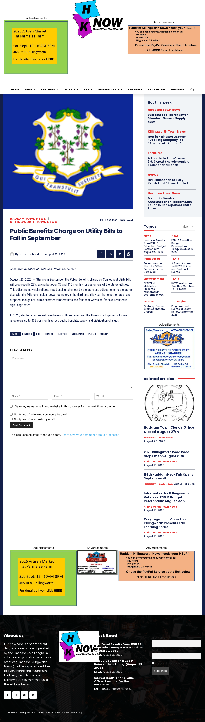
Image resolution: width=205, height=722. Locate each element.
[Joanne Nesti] (12, 254)
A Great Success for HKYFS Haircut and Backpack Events (181, 268)
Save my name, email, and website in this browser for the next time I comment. (66, 406)
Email (155, 650)
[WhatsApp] (129, 254)
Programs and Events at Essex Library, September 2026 (182, 310)
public (92, 334)
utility (104, 334)
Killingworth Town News (33, 221)
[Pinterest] (120, 254)
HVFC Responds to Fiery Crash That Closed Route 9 (168, 181)
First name (158, 637)
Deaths (149, 301)
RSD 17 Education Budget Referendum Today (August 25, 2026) (182, 246)
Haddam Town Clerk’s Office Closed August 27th (169, 429)
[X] (110, 254)
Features (155, 153)
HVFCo (153, 174)
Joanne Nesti (30, 254)
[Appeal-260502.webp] (164, 39)
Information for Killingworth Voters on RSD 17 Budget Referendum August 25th (166, 497)
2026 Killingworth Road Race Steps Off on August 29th (166, 454)
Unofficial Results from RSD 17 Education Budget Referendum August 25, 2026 (155, 246)
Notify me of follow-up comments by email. (41, 414)
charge (49, 334)
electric (62, 334)
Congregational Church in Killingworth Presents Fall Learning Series (165, 523)
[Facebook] (101, 254)
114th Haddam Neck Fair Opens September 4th (168, 476)
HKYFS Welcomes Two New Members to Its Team (183, 286)
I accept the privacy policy (173, 663)
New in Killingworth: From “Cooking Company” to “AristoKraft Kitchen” (167, 140)
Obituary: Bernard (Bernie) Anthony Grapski (154, 309)
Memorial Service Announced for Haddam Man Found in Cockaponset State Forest (170, 203)
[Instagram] (16, 695)
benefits (27, 334)
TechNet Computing (71, 712)
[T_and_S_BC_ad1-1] (97, 562)
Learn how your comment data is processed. (91, 434)
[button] (192, 89)
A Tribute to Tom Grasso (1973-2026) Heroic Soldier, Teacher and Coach (168, 161)
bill (38, 334)
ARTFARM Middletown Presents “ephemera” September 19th (154, 289)
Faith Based (152, 259)
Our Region (179, 301)
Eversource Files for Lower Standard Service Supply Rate (168, 118)
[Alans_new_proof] (169, 348)
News (147, 236)
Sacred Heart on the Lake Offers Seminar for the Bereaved (153, 268)
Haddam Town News (28, 218)
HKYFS (175, 259)
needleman (78, 334)
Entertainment (154, 279)
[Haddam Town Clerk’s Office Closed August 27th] (169, 403)
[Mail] (24, 695)
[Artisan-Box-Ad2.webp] (36, 47)
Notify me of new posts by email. (34, 419)
